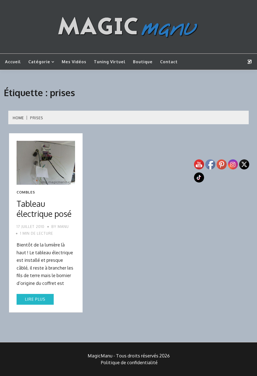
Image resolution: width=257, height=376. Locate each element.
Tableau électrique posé (44, 209)
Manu (63, 226)
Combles (26, 192)
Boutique (143, 61)
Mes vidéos (74, 61)
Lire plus (35, 299)
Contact (169, 61)
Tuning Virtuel (109, 61)
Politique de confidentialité (129, 362)
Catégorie (39, 61)
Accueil (13, 61)
